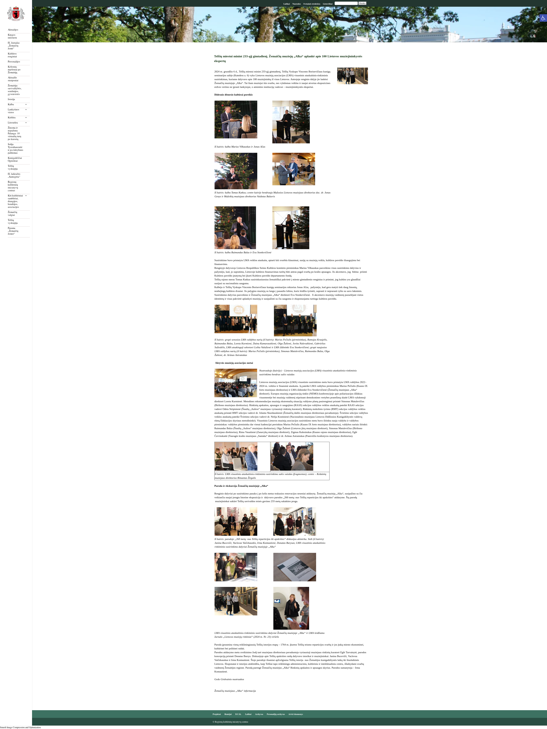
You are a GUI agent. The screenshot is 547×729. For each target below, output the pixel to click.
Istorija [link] (11, 99)
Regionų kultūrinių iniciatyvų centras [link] (13, 186)
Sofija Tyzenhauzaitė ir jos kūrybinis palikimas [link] (15, 148)
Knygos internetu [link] (12, 36)
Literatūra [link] (13, 122)
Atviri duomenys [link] (295, 714)
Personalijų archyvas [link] (276, 714)
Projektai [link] (217, 714)
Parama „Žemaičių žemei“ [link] (13, 231)
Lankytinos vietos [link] (13, 111)
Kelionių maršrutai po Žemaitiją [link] (14, 69)
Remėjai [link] (228, 714)
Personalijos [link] (14, 61)
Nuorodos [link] (296, 3)
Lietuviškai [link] (327, 3)
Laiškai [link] (286, 3)
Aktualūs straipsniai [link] (13, 79)
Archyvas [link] (259, 714)
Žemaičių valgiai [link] (12, 213)
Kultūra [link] (12, 117)
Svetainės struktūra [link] (311, 3)
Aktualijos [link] (13, 29)
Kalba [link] (11, 104)
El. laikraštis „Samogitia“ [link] (14, 175)
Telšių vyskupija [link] (13, 167)
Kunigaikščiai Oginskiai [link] (15, 159)
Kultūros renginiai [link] (12, 55)
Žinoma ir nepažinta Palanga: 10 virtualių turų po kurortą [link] (14, 133)
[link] (543, 18)
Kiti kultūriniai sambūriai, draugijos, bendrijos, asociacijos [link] (15, 201)
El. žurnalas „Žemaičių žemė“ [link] (14, 45)
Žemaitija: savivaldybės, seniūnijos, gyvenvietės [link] (15, 90)
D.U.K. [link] (238, 714)
